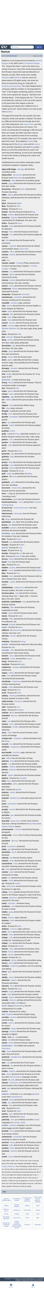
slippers (12, 1071)
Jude (22, 1122)
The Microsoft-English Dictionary (27, 1199)
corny (20, 502)
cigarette (12, 246)
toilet (20, 1083)
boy (24, 602)
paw (18, 565)
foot (18, 690)
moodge (5, 650)
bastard (14, 217)
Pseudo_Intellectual (8, 1166)
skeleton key (15, 798)
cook (12, 1080)
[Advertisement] (22, 22)
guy (8, 1088)
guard (12, 274)
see (9, 1103)
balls (12, 920)
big (33, 212)
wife (11, 1145)
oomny (37, 144)
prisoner (12, 770)
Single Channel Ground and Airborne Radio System (16, 1225)
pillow (15, 784)
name (11, 394)
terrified (13, 1031)
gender (18, 789)
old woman (17, 175)
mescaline (6, 1048)
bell (11, 314)
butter (20, 616)
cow (20, 548)
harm (19, 1111)
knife (19, 693)
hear (12, 986)
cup (11, 272)
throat (19, 451)
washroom (13, 1083)
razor (20, 223)
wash (11, 286)
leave (15, 715)
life (10, 525)
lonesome (18, 701)
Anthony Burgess (16, 1205)
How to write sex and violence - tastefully (38, 1199)
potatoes (13, 528)
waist (9, 1051)
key (11, 542)
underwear (16, 681)
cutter (27, 1214)
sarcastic (11, 903)
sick (20, 209)
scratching (14, 966)
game (10, 391)
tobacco (13, 1000)
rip (9, 878)
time (7, 869)
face (18, 573)
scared (12, 809)
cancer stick (23, 249)
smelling (12, 696)
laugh (9, 474)
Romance (17, 77)
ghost (10, 360)
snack (12, 659)
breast (11, 468)
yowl (9, 317)
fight (10, 374)
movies (11, 955)
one (18, 707)
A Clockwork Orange (31, 63)
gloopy (20, 144)
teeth (12, 1148)
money (11, 326)
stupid (11, 425)
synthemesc (7, 1046)
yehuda (17, 1122)
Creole (6, 1214)
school (13, 960)
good (11, 351)
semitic (37, 1120)
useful (12, 792)
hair (16, 593)
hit (12, 1066)
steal (9, 320)
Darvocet (27, 1224)
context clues (28, 124)
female (11, 918)
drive (12, 1131)
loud (11, 465)
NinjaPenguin (12, 56)
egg (12, 397)
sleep (13, 1028)
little (12, 607)
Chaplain (20, 263)
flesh (9, 781)
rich (11, 234)
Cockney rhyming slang (11, 86)
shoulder (22, 778)
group (21, 471)
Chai (37, 1214)
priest (12, 431)
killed (15, 1006)
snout (11, 656)
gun (12, 815)
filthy (11, 619)
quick (11, 963)
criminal (18, 829)
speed (34, 1094)
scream (12, 323)
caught (12, 582)
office (12, 252)
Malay (7, 741)
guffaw (29, 474)
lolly (38, 434)
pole (19, 926)
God (18, 206)
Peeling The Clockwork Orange (6, 1224)
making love (19, 587)
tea (8, 260)
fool (8, 676)
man (12, 650)
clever (11, 724)
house (10, 357)
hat (10, 943)
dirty (12, 457)
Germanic (6, 77)
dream (11, 997)
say (19, 957)
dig (21, 550)
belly (11, 226)
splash (10, 775)
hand (11, 880)
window (20, 710)
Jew (12, 1120)
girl (13, 346)
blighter (39, 570)
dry (11, 744)
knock (9, 306)
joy (11, 858)
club (10, 937)
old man (10, 337)
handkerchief (16, 1057)
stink (18, 1108)
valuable (14, 368)
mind (15, 863)
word (20, 989)
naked (11, 673)
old (9, 1040)
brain (20, 661)
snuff (17, 1003)
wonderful (18, 297)
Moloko (27, 1205)
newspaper (13, 417)
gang (11, 183)
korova (5, 548)
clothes (12, 767)
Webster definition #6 (10, 328)
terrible (15, 727)
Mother (8, 400)
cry (8, 493)
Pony (27, 1218)
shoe (11, 892)
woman (12, 280)
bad (13, 180)
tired (11, 405)
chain (9, 733)
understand (12, 804)
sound (10, 1157)
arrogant (15, 667)
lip (10, 442)
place (20, 627)
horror (11, 1043)
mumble (14, 303)
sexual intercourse (21, 508)
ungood (16, 1214)
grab (10, 972)
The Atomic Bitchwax (6, 1217)
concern (13, 929)
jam (13, 522)
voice (11, 439)
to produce (11, 846)
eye (9, 422)
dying (21, 1006)
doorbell (14, 1151)
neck (11, 935)
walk (10, 445)
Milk (15, 1046)
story (12, 861)
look (9, 994)
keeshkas (6, 533)
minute (13, 636)
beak (10, 311)
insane (22, 189)
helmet (20, 946)
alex (38, 1169)
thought (12, 624)
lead (15, 841)
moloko (5, 644)
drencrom (6, 380)
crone (11, 570)
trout (10, 414)
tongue (22, 1117)
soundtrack (33, 824)
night (11, 687)
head (15, 476)
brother (11, 215)
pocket (12, 255)
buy (9, 562)
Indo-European (16, 1077)
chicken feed (17, 488)
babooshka (17, 178)
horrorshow (27, 1210)
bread (18, 539)
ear (9, 721)
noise (11, 949)
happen (14, 980)
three (9, 1074)
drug (20, 1094)
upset (12, 872)
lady (19, 334)
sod (3, 1014)
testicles (13, 1125)
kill (13, 713)
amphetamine (16, 1097)
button (21, 545)
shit (7, 240)
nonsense (25, 294)
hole (11, 1114)
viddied (31, 141)
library (10, 195)
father (8, 758)
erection (16, 752)
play (7, 408)
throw (11, 232)
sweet (11, 977)
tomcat (18, 556)
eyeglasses (15, 747)
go (9, 519)
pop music (16, 821)
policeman (17, 630)
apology (20, 169)
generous (13, 898)
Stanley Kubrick (8, 826)
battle (19, 203)
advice (11, 1023)
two (17, 388)
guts (13, 482)
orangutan (18, 738)
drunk (14, 852)
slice (11, 576)
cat (20, 553)
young (22, 641)
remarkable (17, 1137)
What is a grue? (6, 1210)
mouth (17, 883)
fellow (15, 289)
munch (29, 659)
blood (11, 559)
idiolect (9, 112)
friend (10, 382)
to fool (10, 952)
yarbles (5, 1125)
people (12, 568)
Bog (32, 147)
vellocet (5, 1094)
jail (13, 1037)
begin (22, 664)
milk (13, 647)
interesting (18, 513)
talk (12, 454)
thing (3, 56)
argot (37, 1205)
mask (10, 613)
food (12, 761)
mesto (4, 627)
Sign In (39, 47)
